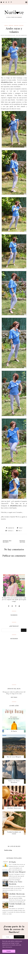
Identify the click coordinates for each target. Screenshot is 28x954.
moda (6, 25)
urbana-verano (18, 25)
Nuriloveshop (8, 850)
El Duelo (14, 731)
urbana (11, 25)
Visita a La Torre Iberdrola (14, 782)
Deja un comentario (21, 35)
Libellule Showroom (14, 808)
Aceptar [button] (9, 951)
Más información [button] (7, 947)
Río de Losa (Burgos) (14, 757)
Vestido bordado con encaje (14, 833)
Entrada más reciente (7, 541)
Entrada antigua (22, 541)
